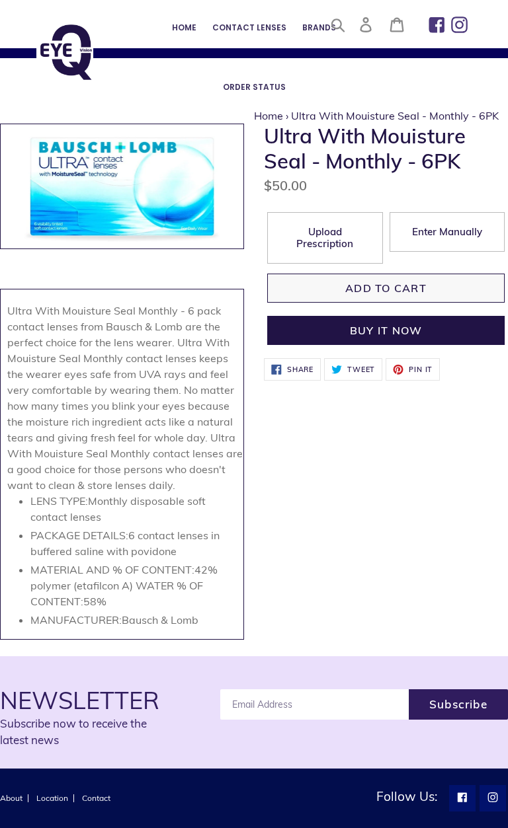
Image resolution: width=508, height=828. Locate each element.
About (11, 798)
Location (52, 798)
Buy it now (386, 330)
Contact (96, 798)
